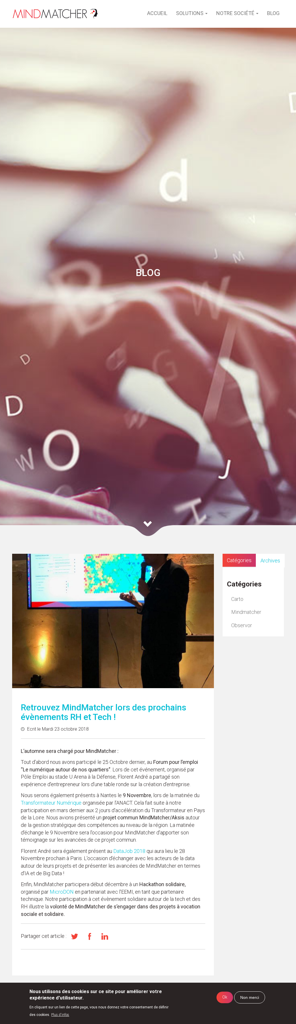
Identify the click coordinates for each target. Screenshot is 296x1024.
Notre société (236, 13)
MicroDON (62, 892)
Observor (241, 625)
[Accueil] (55, 14)
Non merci (249, 997)
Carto (237, 599)
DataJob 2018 (129, 851)
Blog (273, 13)
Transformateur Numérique (52, 803)
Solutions (190, 13)
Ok (224, 997)
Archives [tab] (270, 561)
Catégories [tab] (239, 560)
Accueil (157, 13)
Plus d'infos (60, 1015)
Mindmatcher (246, 612)
